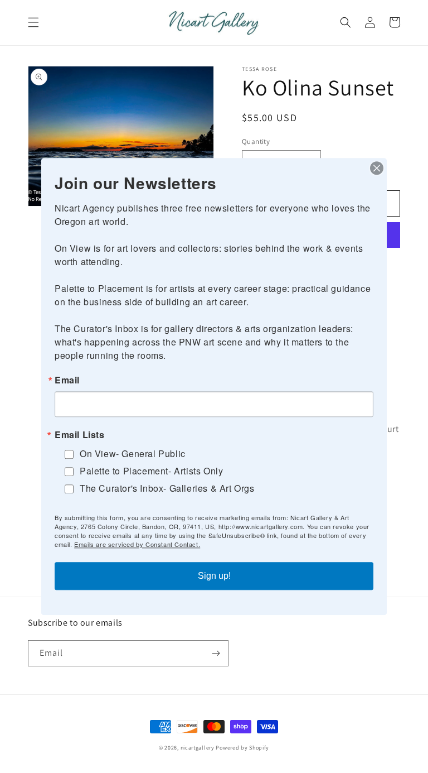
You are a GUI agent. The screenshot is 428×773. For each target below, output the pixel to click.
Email (67, 380)
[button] (33, 22)
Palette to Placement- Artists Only (151, 470)
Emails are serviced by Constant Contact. (137, 544)
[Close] (376, 168)
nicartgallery (198, 747)
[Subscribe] (215, 653)
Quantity (256, 141)
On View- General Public (133, 453)
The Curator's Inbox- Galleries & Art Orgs (167, 488)
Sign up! (214, 575)
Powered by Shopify (242, 747)
